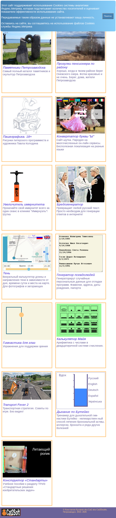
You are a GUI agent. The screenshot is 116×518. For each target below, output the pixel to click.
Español (93, 395)
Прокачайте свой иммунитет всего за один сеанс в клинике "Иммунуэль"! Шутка (26, 209)
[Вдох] (80, 408)
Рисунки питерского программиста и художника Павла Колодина (25, 140)
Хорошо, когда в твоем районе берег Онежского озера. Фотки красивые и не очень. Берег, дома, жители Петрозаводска (79, 72)
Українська (95, 401)
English (92, 384)
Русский (93, 378)
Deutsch (93, 389)
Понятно (108, 16)
